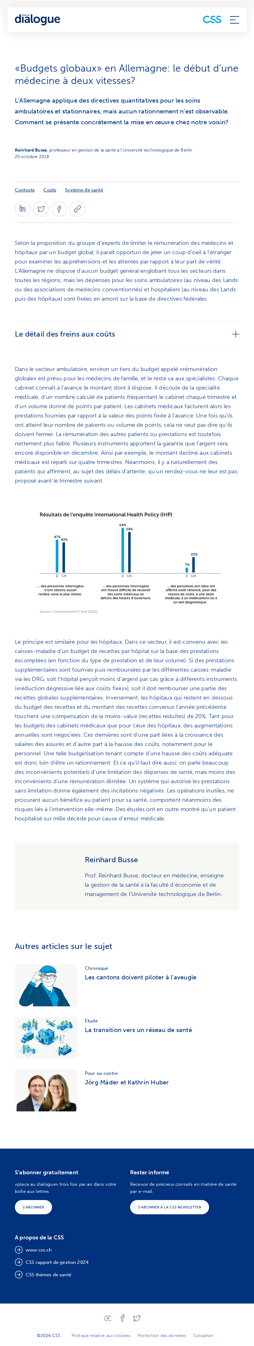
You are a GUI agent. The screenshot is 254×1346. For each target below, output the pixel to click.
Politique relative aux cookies (101, 1335)
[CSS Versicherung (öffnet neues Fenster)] (212, 19)
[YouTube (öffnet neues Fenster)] (108, 1319)
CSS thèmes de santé (48, 1275)
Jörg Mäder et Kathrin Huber (127, 1082)
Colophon (203, 1335)
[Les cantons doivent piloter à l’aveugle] (46, 985)
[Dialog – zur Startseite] (38, 19)
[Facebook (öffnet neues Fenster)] (59, 215)
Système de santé (84, 190)
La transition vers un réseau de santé (138, 1030)
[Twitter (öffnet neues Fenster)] (41, 215)
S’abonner (33, 1207)
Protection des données (162, 1335)
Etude (91, 1021)
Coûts (49, 190)
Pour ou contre (101, 1073)
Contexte (25, 190)
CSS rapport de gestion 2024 (57, 1262)
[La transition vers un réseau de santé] (46, 1038)
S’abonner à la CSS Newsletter (169, 1207)
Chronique (96, 968)
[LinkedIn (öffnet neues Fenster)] (22, 215)
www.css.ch (39, 1250)
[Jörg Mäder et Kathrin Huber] (46, 1090)
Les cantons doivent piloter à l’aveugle (140, 977)
